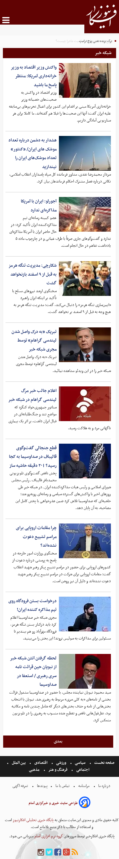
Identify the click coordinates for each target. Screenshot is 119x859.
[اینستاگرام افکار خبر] (41, 852)
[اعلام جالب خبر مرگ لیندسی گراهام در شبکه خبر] (85, 403)
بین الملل (19, 763)
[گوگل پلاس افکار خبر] (66, 852)
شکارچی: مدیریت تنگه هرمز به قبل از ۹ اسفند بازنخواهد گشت (32, 274)
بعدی (58, 741)
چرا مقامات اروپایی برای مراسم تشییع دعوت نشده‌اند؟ (36, 536)
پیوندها (42, 786)
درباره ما (104, 786)
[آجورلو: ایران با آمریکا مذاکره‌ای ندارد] (85, 214)
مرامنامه (83, 786)
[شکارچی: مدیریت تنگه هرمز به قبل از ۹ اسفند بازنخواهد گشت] (85, 278)
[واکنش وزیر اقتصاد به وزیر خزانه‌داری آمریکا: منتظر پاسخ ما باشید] (85, 80)
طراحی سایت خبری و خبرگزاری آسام (53, 803)
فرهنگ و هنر (58, 769)
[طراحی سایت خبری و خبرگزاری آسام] (84, 803)
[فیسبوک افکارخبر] (57, 852)
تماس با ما (62, 786)
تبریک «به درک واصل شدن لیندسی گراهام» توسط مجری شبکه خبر (34, 340)
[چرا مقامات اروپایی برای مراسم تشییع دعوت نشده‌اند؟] (85, 540)
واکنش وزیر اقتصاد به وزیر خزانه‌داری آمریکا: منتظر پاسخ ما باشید (34, 76)
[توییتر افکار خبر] (49, 852)
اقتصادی (41, 763)
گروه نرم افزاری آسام (48, 836)
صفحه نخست (103, 763)
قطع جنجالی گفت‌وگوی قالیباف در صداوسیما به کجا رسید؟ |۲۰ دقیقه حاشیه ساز (33, 456)
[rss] (75, 852)
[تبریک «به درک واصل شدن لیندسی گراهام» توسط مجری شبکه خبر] (85, 344)
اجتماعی (82, 769)
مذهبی (34, 769)
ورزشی (61, 763)
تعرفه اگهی (20, 786)
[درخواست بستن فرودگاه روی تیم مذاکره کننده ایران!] (85, 614)
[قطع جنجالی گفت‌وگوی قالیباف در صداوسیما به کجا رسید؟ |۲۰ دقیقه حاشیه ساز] (85, 461)
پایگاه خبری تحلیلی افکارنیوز (33, 820)
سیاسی (80, 763)
